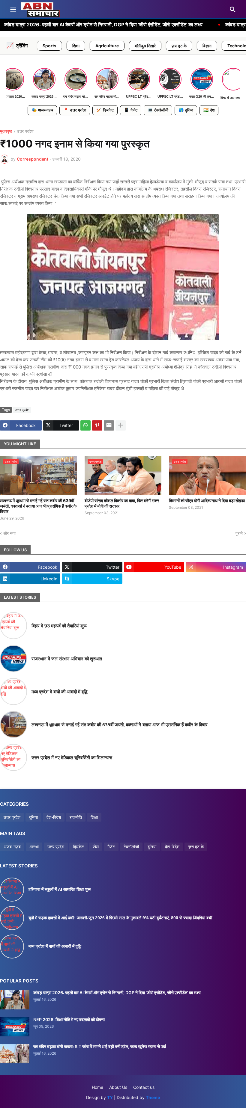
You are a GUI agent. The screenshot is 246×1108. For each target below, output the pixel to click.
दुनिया (185, 110)
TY (110, 1097)
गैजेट (130, 110)
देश (208, 110)
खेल (96, 846)
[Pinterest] (97, 425)
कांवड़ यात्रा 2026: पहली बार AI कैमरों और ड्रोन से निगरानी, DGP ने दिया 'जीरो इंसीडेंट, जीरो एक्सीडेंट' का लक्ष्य (117, 992)
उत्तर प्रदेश (74, 110)
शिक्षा (40, 45)
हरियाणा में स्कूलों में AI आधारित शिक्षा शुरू (59, 889)
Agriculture (72, 45)
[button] (12, 10)
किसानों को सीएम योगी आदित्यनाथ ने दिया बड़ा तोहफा (207, 500)
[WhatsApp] (85, 425)
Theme (153, 1097)
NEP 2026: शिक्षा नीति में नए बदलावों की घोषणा (69, 1019)
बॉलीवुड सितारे (110, 45)
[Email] (109, 425)
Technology (204, 45)
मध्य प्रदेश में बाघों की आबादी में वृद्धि (59, 692)
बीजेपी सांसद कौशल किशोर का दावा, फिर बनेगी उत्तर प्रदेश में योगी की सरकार (122, 503)
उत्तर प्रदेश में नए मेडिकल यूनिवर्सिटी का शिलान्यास (72, 757)
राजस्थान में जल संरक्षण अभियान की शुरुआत (67, 659)
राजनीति (76, 817)
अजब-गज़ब (12, 846)
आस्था (34, 846)
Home (97, 1087)
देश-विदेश (53, 817)
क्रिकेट (105, 110)
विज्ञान (171, 45)
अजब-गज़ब (42, 110)
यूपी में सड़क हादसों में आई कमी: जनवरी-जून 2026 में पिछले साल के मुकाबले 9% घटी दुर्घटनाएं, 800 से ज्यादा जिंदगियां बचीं (120, 917)
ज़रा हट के (144, 45)
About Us (118, 1087)
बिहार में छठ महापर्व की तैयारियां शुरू (59, 626)
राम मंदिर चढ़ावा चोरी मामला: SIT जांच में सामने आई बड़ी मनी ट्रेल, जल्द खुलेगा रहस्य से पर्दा (99, 1046)
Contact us (143, 1087)
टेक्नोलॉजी (158, 110)
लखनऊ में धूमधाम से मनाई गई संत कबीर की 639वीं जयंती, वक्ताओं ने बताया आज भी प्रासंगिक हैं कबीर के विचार (38, 506)
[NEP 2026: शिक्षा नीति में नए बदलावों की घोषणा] (14, 1026)
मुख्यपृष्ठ (6, 131)
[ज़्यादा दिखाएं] (121, 425)
